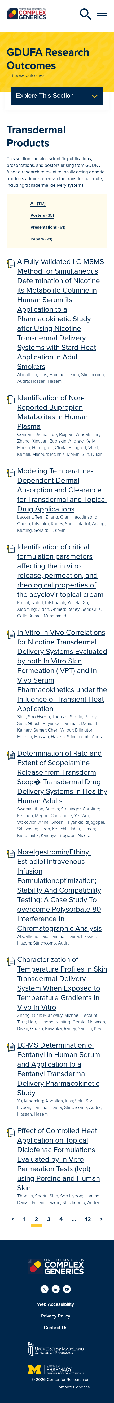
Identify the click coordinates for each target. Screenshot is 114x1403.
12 (88, 1219)
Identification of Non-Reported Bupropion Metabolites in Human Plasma (52, 412)
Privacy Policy (55, 1315)
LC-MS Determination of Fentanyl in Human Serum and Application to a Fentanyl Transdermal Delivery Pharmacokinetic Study (58, 1069)
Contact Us (56, 1327)
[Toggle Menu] (102, 13)
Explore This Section (45, 95)
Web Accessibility (55, 1304)
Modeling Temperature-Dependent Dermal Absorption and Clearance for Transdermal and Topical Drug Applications (62, 489)
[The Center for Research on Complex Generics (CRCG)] (56, 1273)
